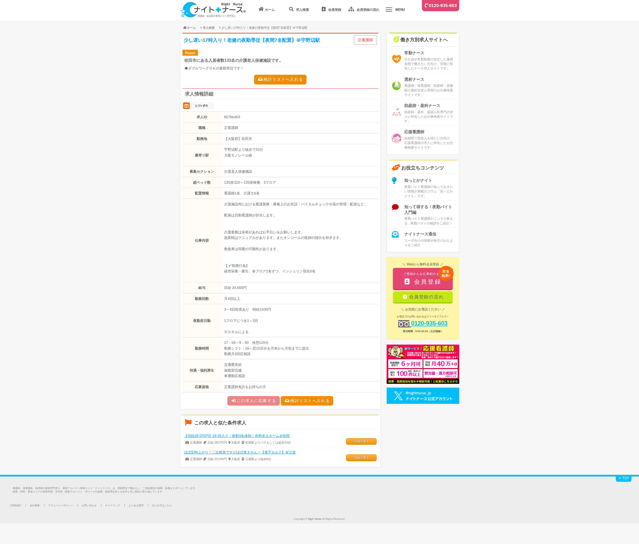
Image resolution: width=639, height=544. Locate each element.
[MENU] (389, 10)
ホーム (191, 27)
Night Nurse (314, 519)
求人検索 (209, 27)
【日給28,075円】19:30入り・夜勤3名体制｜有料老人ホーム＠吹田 (237, 436)
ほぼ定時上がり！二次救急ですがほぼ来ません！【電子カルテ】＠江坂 (240, 452)
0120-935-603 (443, 5)
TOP (625, 478)
